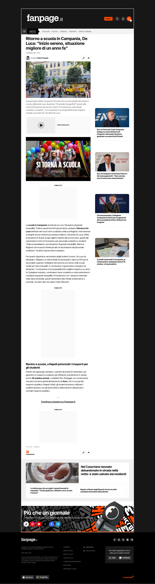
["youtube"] (39, 524)
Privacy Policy (68, 554)
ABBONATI (108, 18)
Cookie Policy (68, 558)
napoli (32, 31)
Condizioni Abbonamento (72, 561)
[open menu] (24, 31)
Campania (36, 447)
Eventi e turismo (85, 31)
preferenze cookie (69, 569)
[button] (88, 58)
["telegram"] (58, 524)
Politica (55, 31)
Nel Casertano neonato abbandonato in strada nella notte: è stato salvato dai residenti (103, 470)
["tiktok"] (26, 524)
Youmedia (66, 547)
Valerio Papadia (42, 58)
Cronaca (63, 31)
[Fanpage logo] (42, 19)
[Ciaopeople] (128, 578)
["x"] (45, 524)
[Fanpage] (29, 540)
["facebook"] (51, 524)
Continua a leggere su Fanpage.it (58, 401)
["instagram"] (32, 524)
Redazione (67, 565)
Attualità (46, 31)
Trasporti (73, 31)
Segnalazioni (68, 550)
